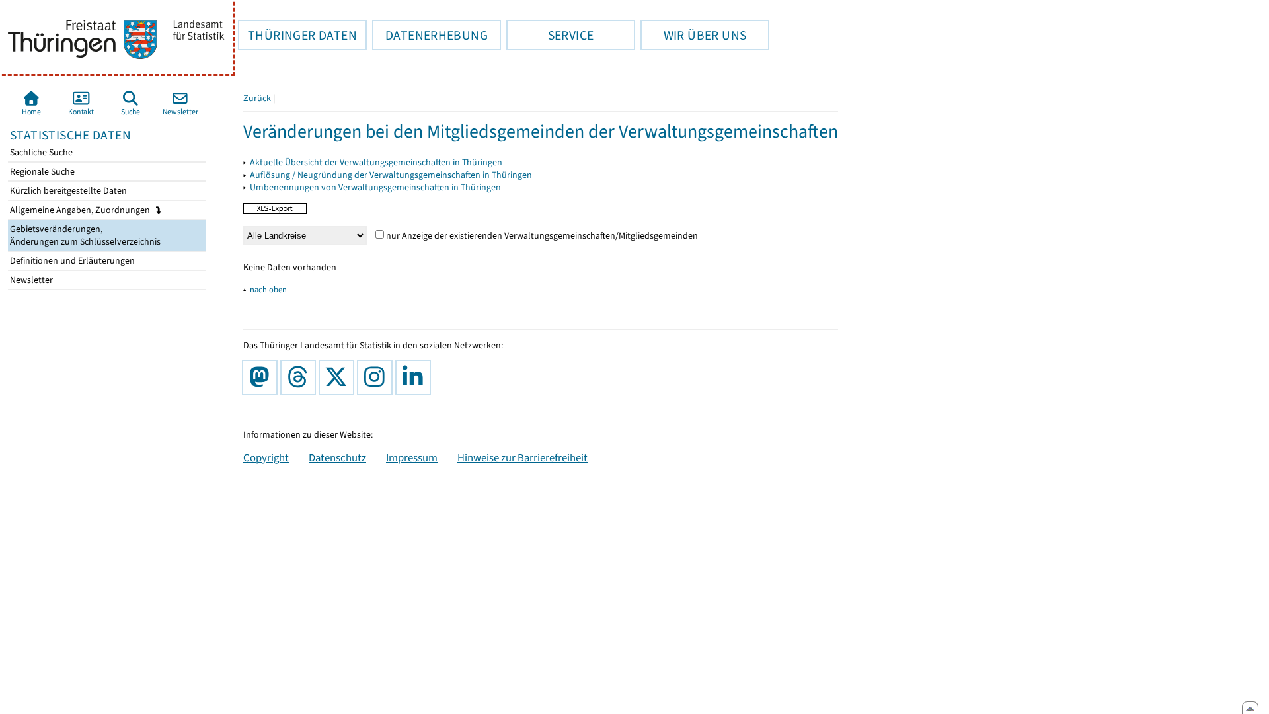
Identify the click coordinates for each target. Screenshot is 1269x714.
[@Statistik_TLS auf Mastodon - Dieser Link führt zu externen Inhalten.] (262, 377)
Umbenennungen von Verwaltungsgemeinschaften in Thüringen (375, 187)
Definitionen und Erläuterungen (71, 261)
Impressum (412, 457)
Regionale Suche (41, 171)
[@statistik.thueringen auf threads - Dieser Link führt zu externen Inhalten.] (301, 377)
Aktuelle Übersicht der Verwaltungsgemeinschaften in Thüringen (376, 162)
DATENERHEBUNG (430, 35)
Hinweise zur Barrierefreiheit (522, 457)
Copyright (266, 457)
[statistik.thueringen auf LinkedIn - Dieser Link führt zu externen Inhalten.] (416, 377)
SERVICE (550, 35)
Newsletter (30, 280)
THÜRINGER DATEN (297, 35)
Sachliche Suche (40, 152)
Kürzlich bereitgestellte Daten (67, 190)
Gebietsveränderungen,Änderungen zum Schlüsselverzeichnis (84, 235)
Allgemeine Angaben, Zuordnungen (81, 210)
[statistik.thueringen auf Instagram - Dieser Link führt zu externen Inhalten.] (377, 377)
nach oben (268, 289)
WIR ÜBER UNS (693, 35)
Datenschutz (337, 457)
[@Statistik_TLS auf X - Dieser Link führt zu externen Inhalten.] (339, 377)
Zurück (257, 98)
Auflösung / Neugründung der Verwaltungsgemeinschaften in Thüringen (391, 175)
